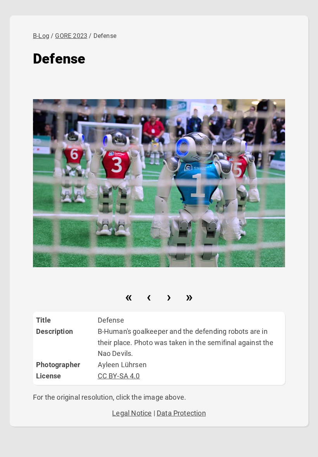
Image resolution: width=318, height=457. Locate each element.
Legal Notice (132, 413)
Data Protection (181, 413)
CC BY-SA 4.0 (119, 376)
